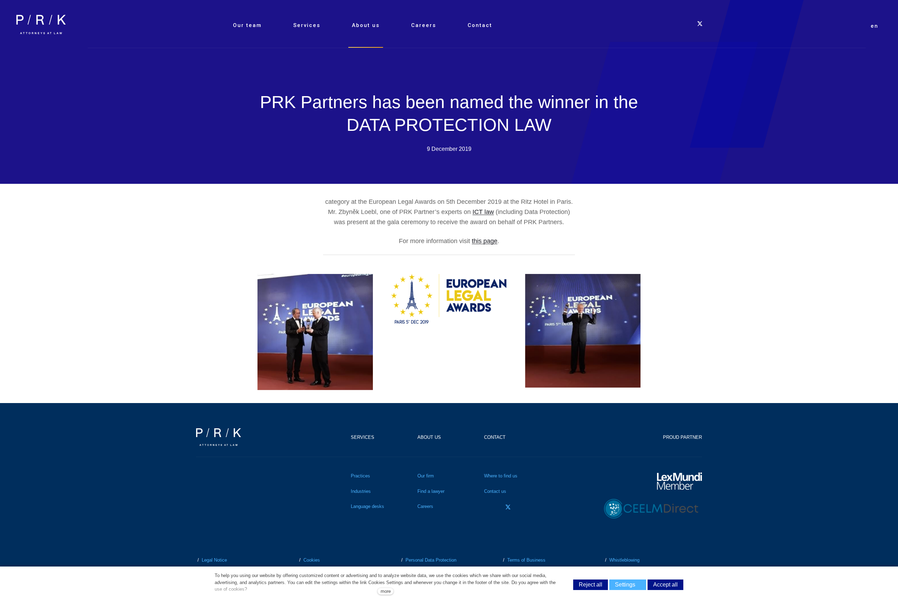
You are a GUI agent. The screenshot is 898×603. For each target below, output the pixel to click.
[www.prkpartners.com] (41, 24)
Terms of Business (526, 560)
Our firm (425, 475)
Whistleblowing (624, 560)
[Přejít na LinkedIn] (527, 507)
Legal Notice (214, 560)
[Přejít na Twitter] (508, 507)
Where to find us (500, 475)
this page (484, 240)
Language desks (367, 506)
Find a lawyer (430, 491)
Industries (361, 491)
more (386, 591)
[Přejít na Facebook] (488, 507)
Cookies (311, 560)
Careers (425, 506)
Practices (360, 475)
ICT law (483, 211)
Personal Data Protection (431, 560)
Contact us (495, 491)
